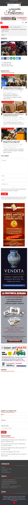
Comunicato (16, 90)
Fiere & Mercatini (5, 75)
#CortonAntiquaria (8, 92)
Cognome (3, 420)
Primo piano (11, 75)
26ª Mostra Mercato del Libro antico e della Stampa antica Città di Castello (13, 115)
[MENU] (1, 23)
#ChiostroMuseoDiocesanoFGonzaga (12, 145)
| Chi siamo (8, 2)
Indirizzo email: (5, 425)
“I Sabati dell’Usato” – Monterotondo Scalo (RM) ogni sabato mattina (7, 64)
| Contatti (12, 2)
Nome (2, 414)
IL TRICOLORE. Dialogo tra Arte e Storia (10, 451)
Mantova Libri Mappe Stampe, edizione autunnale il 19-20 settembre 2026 (11, 141)
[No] (26, 499)
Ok (14, 502)
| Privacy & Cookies (18, 2)
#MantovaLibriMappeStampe (9, 147)
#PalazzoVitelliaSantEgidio (12, 120)
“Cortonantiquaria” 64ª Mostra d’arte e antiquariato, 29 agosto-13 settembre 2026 (13, 88)
